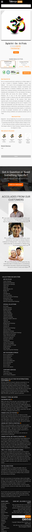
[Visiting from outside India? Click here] (9, 380)
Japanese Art (6, 321)
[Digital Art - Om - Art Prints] (16, 25)
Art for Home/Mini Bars (9, 360)
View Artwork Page (15, 48)
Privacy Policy (4, 517)
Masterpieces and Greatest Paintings (12, 332)
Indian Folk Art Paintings (9, 335)
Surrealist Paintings (8, 300)
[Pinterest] (30, 519)
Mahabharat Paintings (8, 331)
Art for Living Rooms (8, 354)
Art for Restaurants (8, 362)
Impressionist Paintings (9, 284)
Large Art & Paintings (8, 342)
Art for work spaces (8, 367)
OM (2, 148)
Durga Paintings (7, 346)
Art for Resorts (7, 363)
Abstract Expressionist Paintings (11, 301)
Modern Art (6, 290)
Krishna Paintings (7, 307)
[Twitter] (23, 519)
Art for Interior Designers (9, 374)
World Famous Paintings (9, 328)
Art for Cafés (6, 365)
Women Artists (7, 329)
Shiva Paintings (7, 311)
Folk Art (5, 292)
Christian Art (6, 325)
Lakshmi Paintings (7, 315)
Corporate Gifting (7, 373)
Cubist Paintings (7, 281)
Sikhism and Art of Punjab (9, 345)
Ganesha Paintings (7, 314)
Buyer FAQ (3, 509)
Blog (2, 525)
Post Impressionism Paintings (10, 296)
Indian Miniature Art (8, 289)
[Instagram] (28, 519)
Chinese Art (6, 326)
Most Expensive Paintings (9, 334)
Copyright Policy (5, 515)
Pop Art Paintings (7, 295)
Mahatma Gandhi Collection (10, 318)
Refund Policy (4, 512)
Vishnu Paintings (7, 312)
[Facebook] (25, 519)
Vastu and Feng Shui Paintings (10, 349)
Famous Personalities (8, 343)
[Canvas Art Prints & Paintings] (20, 423)
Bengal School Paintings (9, 323)
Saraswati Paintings (8, 317)
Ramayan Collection (8, 338)
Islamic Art (6, 286)
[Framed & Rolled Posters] (17, 412)
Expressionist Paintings (9, 282)
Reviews (3, 511)
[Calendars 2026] (11, 399)
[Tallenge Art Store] (16, 2)
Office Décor (6, 371)
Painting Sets (6, 340)
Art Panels (5, 306)
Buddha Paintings (7, 309)
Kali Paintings (6, 348)
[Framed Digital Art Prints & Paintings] (25, 436)
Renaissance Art (7, 298)
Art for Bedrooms (7, 356)
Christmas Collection (8, 337)
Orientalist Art (6, 293)
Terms (2, 514)
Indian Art (5, 287)
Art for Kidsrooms (7, 359)
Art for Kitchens (7, 357)
